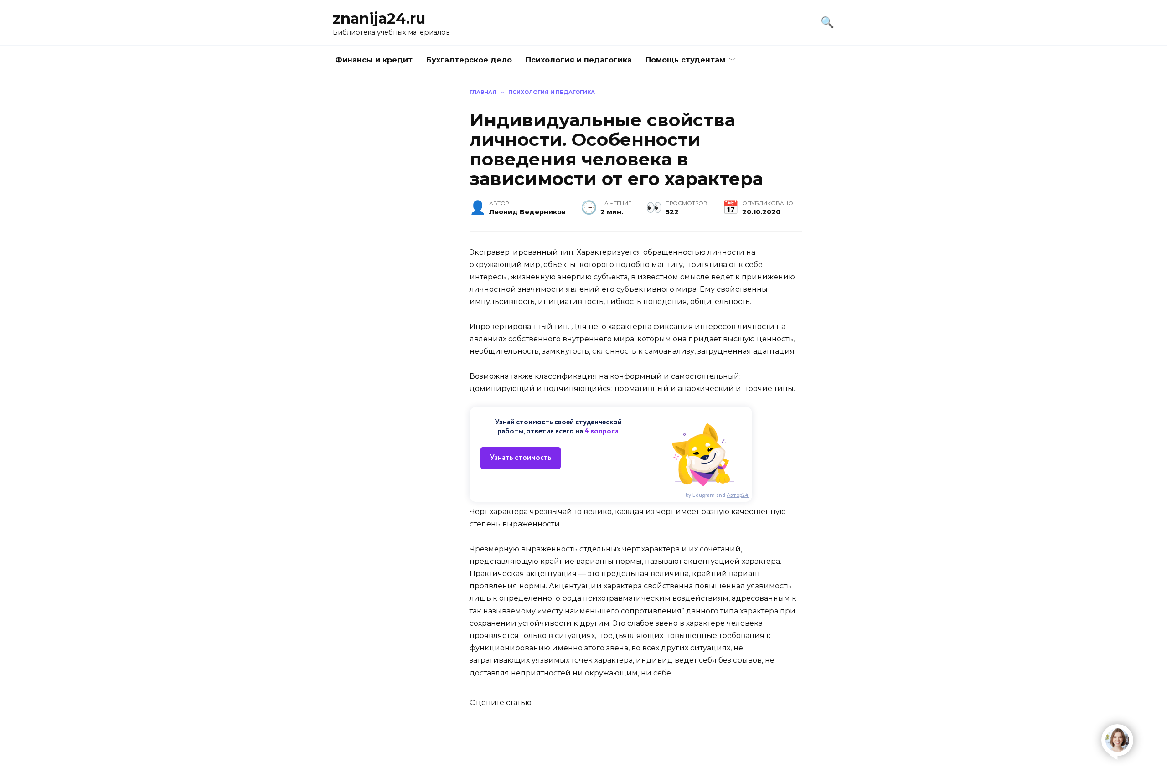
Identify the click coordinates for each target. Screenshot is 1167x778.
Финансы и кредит (374, 60)
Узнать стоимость (521, 458)
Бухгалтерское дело (469, 60)
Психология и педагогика (579, 60)
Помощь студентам (685, 60)
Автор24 (738, 495)
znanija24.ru (379, 18)
